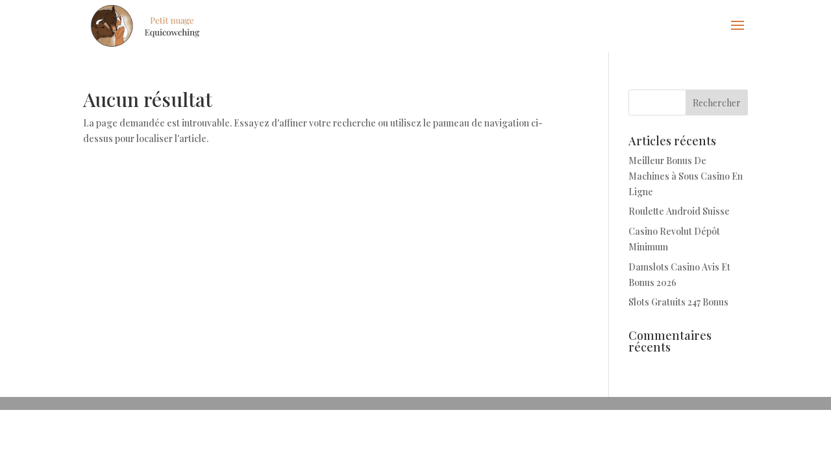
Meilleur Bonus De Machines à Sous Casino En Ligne (685, 176)
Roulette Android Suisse (679, 211)
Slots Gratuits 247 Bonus (678, 302)
